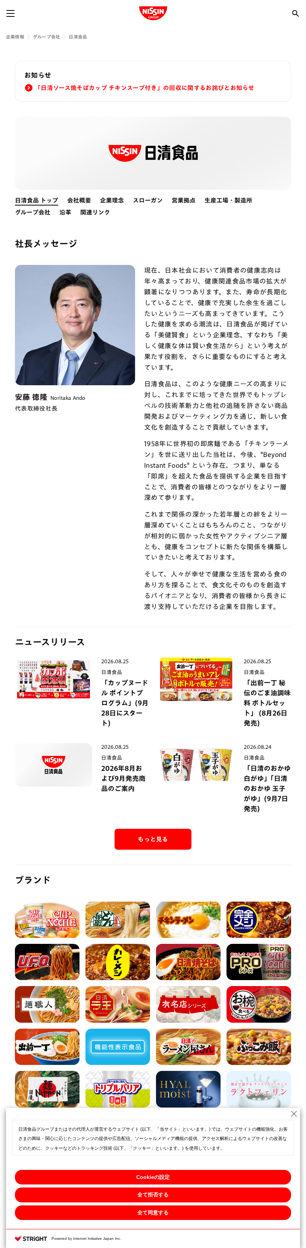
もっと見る (153, 839)
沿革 (65, 212)
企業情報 (15, 36)
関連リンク (95, 212)
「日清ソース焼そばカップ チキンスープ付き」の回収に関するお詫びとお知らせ (144, 88)
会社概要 (79, 200)
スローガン (148, 200)
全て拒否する (153, 1195)
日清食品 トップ (36, 200)
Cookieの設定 (153, 1177)
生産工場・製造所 (228, 200)
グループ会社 (46, 36)
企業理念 (112, 200)
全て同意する (153, 1212)
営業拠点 (184, 200)
